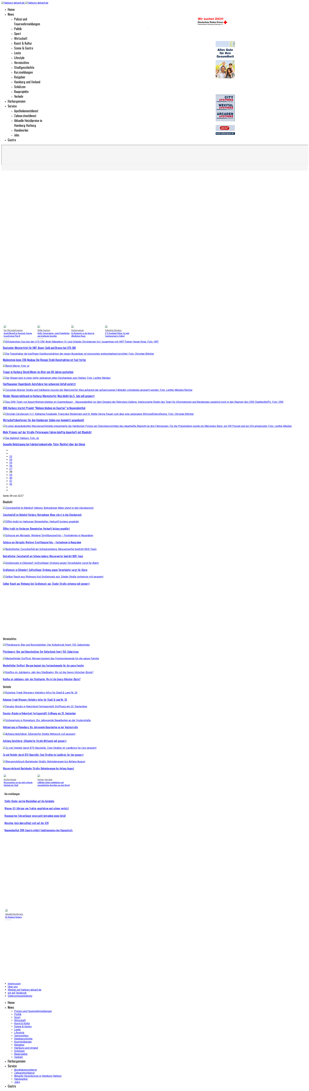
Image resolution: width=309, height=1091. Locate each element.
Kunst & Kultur (23, 43)
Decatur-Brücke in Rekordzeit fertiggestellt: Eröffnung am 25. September (39, 713)
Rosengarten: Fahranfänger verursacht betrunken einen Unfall (35, 816)
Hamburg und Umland (27, 81)
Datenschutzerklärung (20, 995)
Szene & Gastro (23, 48)
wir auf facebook (17, 992)
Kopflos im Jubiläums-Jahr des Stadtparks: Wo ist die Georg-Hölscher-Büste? (42, 679)
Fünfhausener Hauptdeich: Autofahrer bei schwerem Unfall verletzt (39, 384)
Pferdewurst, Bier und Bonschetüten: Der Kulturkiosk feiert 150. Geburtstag (41, 652)
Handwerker (21, 130)
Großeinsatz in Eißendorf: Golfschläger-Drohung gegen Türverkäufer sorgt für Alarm (45, 570)
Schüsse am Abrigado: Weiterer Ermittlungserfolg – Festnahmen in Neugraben (42, 542)
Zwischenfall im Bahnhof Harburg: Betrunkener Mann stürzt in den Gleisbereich (42, 515)
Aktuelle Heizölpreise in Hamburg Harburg (28, 123)
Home (11, 9)
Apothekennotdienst (26, 110)
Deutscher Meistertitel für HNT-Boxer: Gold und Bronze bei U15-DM (39, 348)
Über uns (13, 986)
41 (10, 481)
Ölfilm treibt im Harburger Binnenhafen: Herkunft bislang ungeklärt (36, 529)
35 (10, 462)
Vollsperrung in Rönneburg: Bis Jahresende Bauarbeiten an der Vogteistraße (40, 727)
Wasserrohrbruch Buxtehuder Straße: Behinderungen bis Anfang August (38, 768)
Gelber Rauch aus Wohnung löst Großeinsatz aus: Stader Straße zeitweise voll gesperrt (46, 584)
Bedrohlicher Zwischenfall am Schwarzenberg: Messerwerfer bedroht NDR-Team (43, 556)
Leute (17, 52)
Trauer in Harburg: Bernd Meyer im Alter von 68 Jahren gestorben (38, 372)
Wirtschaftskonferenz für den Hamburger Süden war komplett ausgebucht (43, 420)
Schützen (19, 86)
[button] (7, 248)
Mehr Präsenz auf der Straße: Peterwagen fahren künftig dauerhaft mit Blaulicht (47, 432)
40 (10, 477)
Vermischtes (21, 62)
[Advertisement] (99, 611)
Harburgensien (16, 101)
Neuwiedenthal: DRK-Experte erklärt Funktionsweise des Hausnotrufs (39, 830)
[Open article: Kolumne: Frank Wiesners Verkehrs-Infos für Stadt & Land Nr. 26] (40, 692)
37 (10, 468)
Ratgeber (19, 77)
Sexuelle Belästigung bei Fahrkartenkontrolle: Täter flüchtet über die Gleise (44, 444)
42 (10, 484)
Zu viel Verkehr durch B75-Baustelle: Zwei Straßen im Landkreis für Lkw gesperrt (43, 755)
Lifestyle (19, 57)
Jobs (16, 135)
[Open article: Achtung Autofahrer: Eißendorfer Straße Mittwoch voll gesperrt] (39, 734)
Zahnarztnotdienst (25, 115)
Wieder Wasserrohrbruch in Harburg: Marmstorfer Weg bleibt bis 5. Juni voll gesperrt (49, 396)
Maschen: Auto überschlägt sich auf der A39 (27, 823)
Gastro (12, 139)
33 (10, 456)
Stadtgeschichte (24, 67)
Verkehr (18, 96)
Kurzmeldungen (23, 72)
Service (12, 106)
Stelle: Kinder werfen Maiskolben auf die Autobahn (29, 801)
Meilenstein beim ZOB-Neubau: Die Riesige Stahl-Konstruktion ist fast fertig (44, 360)
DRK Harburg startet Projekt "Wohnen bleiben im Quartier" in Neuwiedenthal (44, 408)
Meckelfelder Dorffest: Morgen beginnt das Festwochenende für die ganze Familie (43, 665)
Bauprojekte (21, 91)
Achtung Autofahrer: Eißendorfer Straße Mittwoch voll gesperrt (34, 741)
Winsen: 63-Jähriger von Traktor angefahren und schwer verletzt (37, 808)
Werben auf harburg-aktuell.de (24, 989)
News (11, 14)
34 (10, 459)
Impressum (14, 983)
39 (10, 474)
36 (10, 465)
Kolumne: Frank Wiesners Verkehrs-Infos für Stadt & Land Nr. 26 (35, 700)
